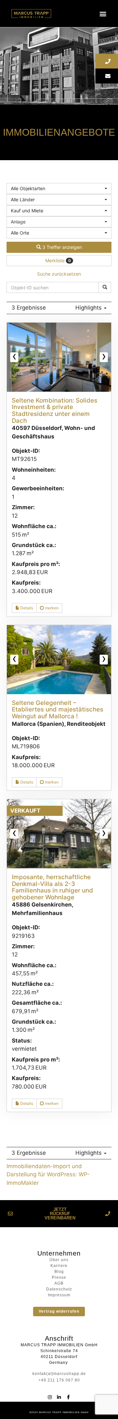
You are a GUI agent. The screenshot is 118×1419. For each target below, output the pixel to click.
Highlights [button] (89, 307)
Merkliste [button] (58, 260)
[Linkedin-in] (59, 1397)
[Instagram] (49, 1397)
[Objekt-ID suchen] (104, 287)
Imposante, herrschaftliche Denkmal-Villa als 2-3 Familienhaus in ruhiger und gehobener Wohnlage (52, 887)
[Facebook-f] (68, 1397)
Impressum (59, 1295)
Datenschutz (59, 1289)
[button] (103, 13)
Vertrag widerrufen (59, 1311)
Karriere (59, 1265)
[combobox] (59, 188)
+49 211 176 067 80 (59, 1380)
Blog (59, 1271)
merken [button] (51, 607)
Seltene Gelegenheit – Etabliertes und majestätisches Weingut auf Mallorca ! (57, 709)
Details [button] (26, 607)
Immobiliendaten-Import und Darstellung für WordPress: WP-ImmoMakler (48, 1174)
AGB (59, 1283)
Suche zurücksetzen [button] (59, 274)
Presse (59, 1277)
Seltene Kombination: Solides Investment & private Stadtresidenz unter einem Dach (54, 410)
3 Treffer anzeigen (61, 247)
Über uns (59, 1260)
